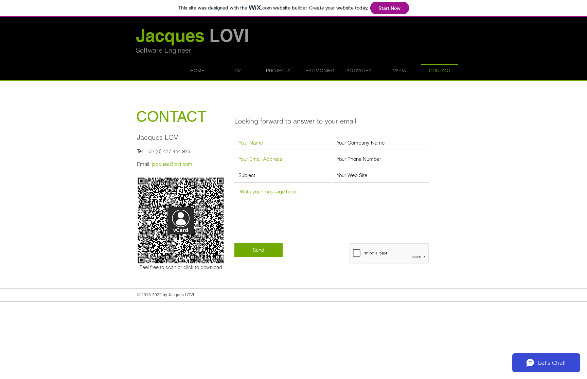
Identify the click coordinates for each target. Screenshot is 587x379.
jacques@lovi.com (172, 164)
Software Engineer (163, 50)
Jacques (192, 35)
